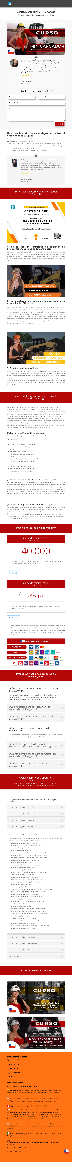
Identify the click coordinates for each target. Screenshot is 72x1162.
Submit (59, 124)
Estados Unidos (15, 1110)
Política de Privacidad (14, 1151)
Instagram (15, 1072)
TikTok (13, 1076)
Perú (11, 1106)
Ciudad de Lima (18, 1106)
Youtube (14, 1068)
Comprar (13, 573)
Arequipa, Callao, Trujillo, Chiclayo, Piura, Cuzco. (38, 1106)
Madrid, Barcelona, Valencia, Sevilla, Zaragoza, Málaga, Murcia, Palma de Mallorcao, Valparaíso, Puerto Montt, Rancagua (35, 1126)
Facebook (15, 1064)
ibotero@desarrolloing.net (19, 628)
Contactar (13, 617)
